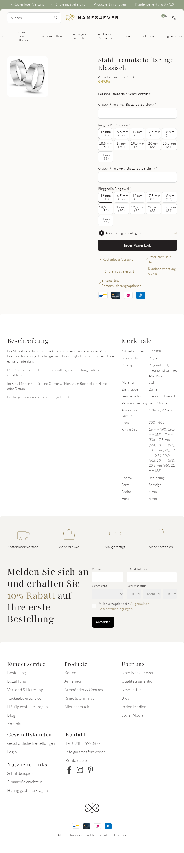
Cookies (120, 835)
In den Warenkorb (137, 245)
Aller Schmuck (76, 706)
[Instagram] (79, 770)
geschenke (175, 36)
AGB (61, 835)
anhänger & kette (80, 36)
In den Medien (133, 706)
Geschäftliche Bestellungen (31, 743)
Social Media (132, 715)
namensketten (51, 36)
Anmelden (103, 622)
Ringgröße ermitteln (24, 781)
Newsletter (131, 689)
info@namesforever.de (86, 751)
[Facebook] (69, 770)
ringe (129, 36)
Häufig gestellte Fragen (27, 706)
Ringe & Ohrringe (79, 698)
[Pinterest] (90, 770)
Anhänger (73, 681)
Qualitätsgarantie (136, 681)
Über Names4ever (137, 672)
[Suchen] (56, 18)
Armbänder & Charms (83, 689)
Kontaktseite (77, 760)
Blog (11, 715)
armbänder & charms (105, 36)
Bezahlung (16, 681)
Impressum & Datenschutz (89, 835)
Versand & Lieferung (25, 689)
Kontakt (14, 723)
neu (4, 36)
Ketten (70, 672)
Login (12, 751)
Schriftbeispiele (20, 773)
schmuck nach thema (23, 36)
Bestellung (16, 672)
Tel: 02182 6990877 (83, 743)
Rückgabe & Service (24, 698)
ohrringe (149, 36)
